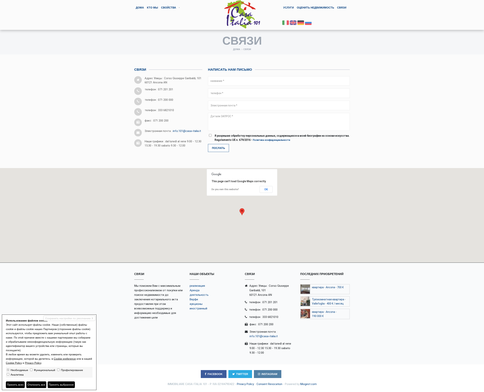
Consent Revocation (269, 384)
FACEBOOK (215, 374)
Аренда (194, 290)
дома (140, 7)
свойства (168, 7)
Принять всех (15, 384)
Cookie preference (65, 358)
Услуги (288, 7)
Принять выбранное (61, 384)
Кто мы (152, 7)
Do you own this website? (225, 189)
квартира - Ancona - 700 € (328, 287)
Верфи (194, 299)
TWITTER (242, 374)
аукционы (196, 304)
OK (266, 189)
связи (341, 7)
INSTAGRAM (269, 374)
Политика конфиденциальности (271, 140)
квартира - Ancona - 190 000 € (324, 314)
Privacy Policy (245, 384)
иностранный (198, 308)
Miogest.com (308, 384)
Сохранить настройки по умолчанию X (69, 318)
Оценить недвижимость (315, 7)
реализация (197, 285)
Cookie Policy (14, 362)
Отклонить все (36, 384)
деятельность (199, 295)
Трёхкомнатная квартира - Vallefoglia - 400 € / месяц (329, 301)
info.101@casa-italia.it (187, 131)
